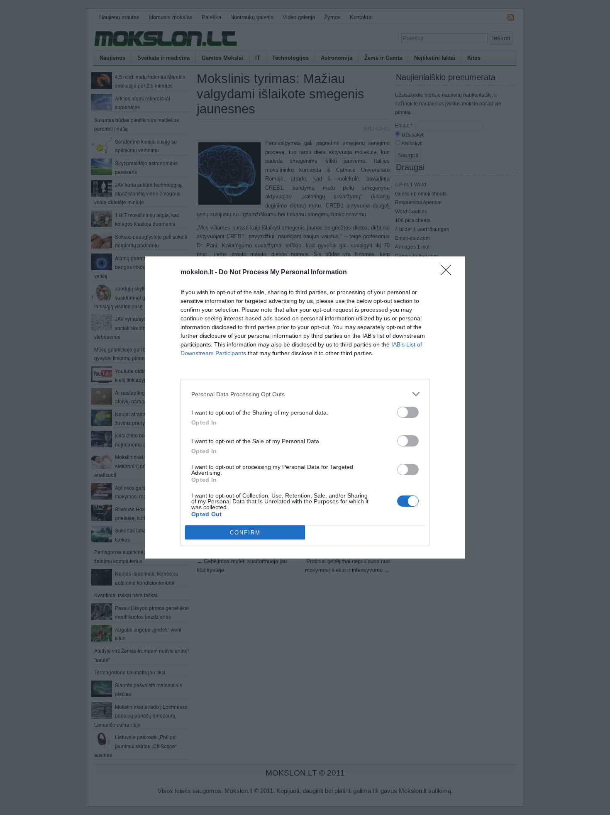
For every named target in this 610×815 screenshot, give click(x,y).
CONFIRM (245, 533)
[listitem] (305, 394)
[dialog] (305, 407)
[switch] (408, 412)
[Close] (448, 273)
